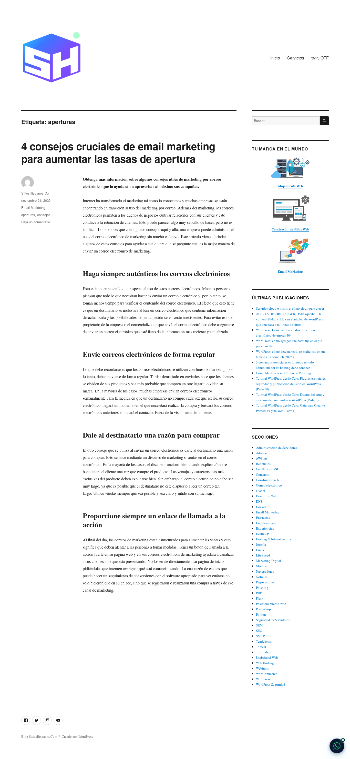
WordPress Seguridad (270, 684)
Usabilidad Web (267, 657)
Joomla (261, 544)
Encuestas (263, 517)
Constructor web (267, 480)
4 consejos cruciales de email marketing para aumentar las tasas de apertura (118, 152)
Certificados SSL (267, 469)
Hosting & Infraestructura (273, 539)
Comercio (263, 474)
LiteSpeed (263, 555)
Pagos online (265, 582)
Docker (261, 506)
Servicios (295, 58)
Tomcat (261, 646)
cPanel (260, 490)
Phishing (262, 587)
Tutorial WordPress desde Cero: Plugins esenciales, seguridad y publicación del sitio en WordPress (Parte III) (291, 383)
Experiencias (265, 528)
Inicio (275, 58)
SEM (259, 625)
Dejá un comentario (35, 221)
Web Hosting (265, 663)
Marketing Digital (268, 560)
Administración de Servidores (276, 447)
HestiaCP (262, 533)
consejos (43, 214)
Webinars (262, 668)
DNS (259, 501)
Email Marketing (33, 207)
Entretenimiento (267, 523)
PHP (259, 593)
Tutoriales (263, 652)
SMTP (260, 636)
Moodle (261, 566)
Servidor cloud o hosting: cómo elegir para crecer (290, 308)
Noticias (261, 576)
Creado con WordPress (77, 736)
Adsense (261, 453)
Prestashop (263, 609)
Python (261, 614)
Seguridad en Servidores (273, 620)
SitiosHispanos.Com (36, 193)
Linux (260, 550)
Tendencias (264, 641)
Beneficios (263, 463)
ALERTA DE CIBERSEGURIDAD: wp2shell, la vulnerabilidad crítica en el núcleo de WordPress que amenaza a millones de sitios (289, 319)
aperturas (28, 214)
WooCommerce (266, 673)
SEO (259, 630)
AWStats (261, 458)
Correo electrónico (269, 485)
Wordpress (263, 679)
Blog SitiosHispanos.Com (39, 736)
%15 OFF (320, 58)
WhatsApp (337, 745)
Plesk (259, 598)
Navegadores (265, 571)
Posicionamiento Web (271, 603)
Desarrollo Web (266, 496)
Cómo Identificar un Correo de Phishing (283, 373)
